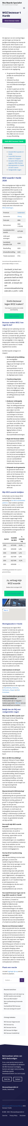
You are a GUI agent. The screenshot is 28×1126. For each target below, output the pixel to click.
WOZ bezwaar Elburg (16, 1106)
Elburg (20, 216)
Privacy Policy (13, 1115)
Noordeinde (7, 688)
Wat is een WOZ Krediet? (11, 999)
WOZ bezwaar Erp (9, 1024)
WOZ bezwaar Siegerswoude (12, 1022)
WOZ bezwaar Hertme (10, 1027)
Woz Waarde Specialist (12, 2)
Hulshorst (15, 688)
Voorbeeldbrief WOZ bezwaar (12, 1006)
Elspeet (12, 690)
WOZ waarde (5, 1106)
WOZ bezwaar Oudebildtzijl (11, 1033)
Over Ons (7, 1079)
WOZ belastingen (7, 208)
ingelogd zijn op (13, 971)
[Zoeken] (22, 980)
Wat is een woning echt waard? (12, 1009)
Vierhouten (5, 690)
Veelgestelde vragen (14, 170)
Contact (17, 1079)
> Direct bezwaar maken (11, 21)
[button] (14, 141)
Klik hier (18, 703)
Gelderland (21, 213)
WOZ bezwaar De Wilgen (10, 1030)
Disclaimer (23, 1115)
